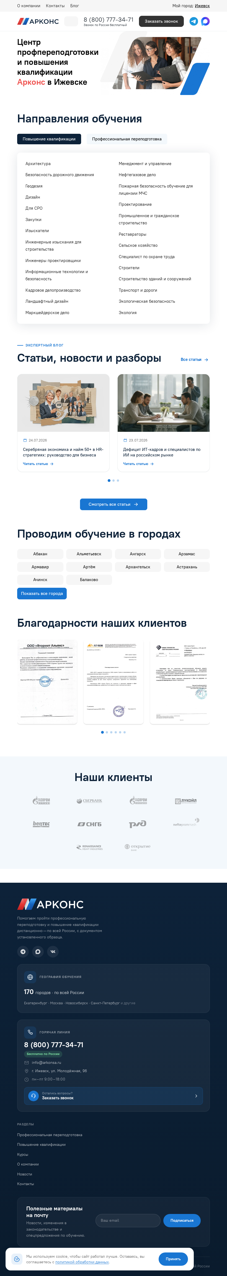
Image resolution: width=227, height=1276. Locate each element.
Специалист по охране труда (147, 256)
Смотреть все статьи (109, 504)
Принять (173, 1259)
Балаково (89, 579)
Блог (74, 5)
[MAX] (38, 951)
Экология (128, 312)
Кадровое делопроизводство (53, 290)
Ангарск (138, 553)
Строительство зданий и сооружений (155, 278)
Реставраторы (132, 234)
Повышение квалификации (41, 1144)
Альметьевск (89, 553)
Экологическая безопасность (147, 301)
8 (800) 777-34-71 (108, 19)
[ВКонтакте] (53, 951)
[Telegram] (23, 951)
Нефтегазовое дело (137, 174)
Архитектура (38, 163)
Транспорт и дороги (138, 290)
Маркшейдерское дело (47, 312)
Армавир (40, 566)
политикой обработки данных (82, 1262)
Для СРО (34, 208)
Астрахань (187, 566)
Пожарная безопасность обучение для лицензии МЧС (156, 190)
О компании (28, 5)
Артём (89, 566)
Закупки (33, 219)
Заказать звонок (161, 21)
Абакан (40, 553)
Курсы (22, 1154)
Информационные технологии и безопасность (56, 275)
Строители (129, 267)
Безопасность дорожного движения (59, 174)
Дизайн (32, 197)
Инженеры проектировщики (53, 260)
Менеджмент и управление (145, 163)
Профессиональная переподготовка (49, 1135)
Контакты (55, 5)
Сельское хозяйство (138, 245)
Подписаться (182, 1220)
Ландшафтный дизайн (46, 301)
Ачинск (40, 579)
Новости (24, 1174)
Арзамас (187, 553)
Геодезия (34, 186)
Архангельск (138, 566)
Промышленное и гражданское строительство (149, 219)
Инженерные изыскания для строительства (53, 246)
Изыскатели (37, 230)
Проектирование (135, 204)
